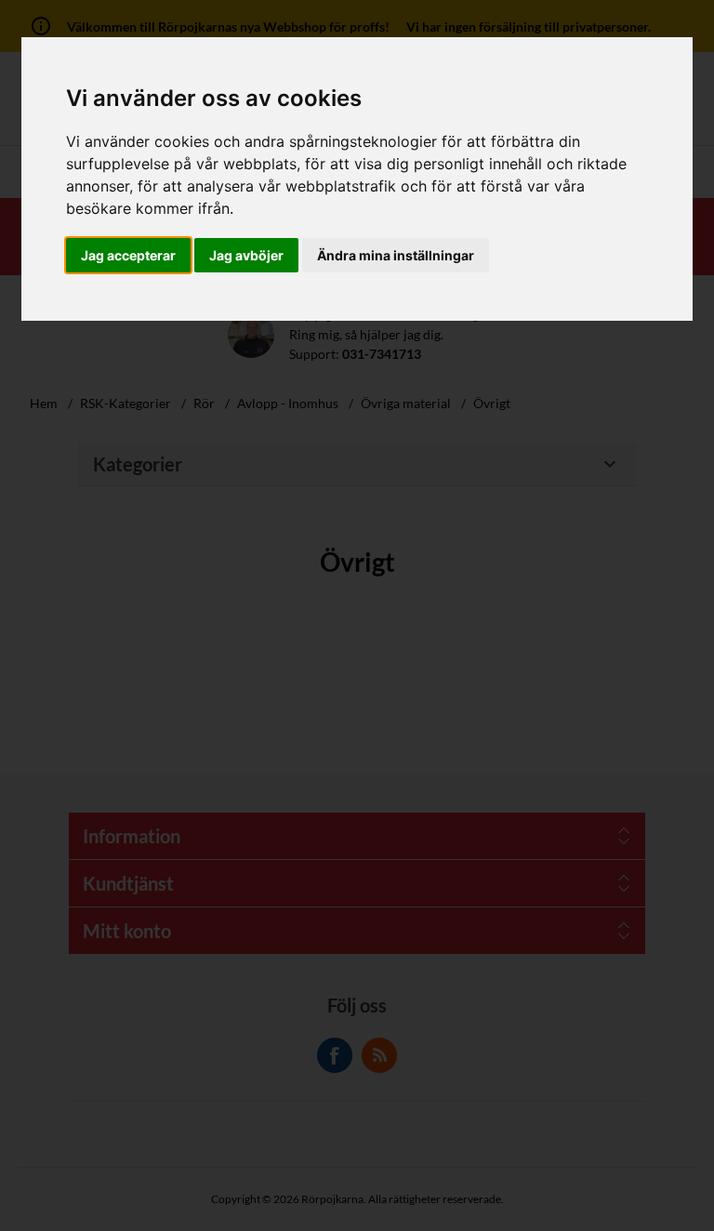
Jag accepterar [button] (128, 255)
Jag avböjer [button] (246, 255)
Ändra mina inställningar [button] (395, 255)
